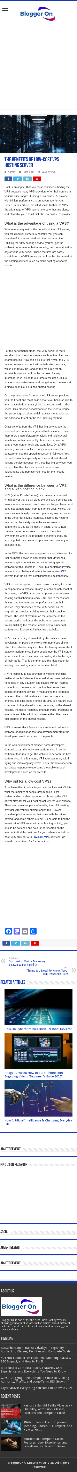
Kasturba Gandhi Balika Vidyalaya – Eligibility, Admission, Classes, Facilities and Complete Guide (47, 1409)
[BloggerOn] (38, 13)
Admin (11, 172)
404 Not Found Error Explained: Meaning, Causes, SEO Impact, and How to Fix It (47, 1425)
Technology (28, 172)
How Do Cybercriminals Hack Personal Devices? (38, 1029)
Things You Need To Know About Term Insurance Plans (47, 970)
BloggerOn (15, 1463)
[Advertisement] (38, 65)
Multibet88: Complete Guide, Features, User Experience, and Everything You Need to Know (45, 1442)
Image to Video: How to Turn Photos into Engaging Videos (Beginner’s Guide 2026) (34, 1074)
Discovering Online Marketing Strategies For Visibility (27, 961)
